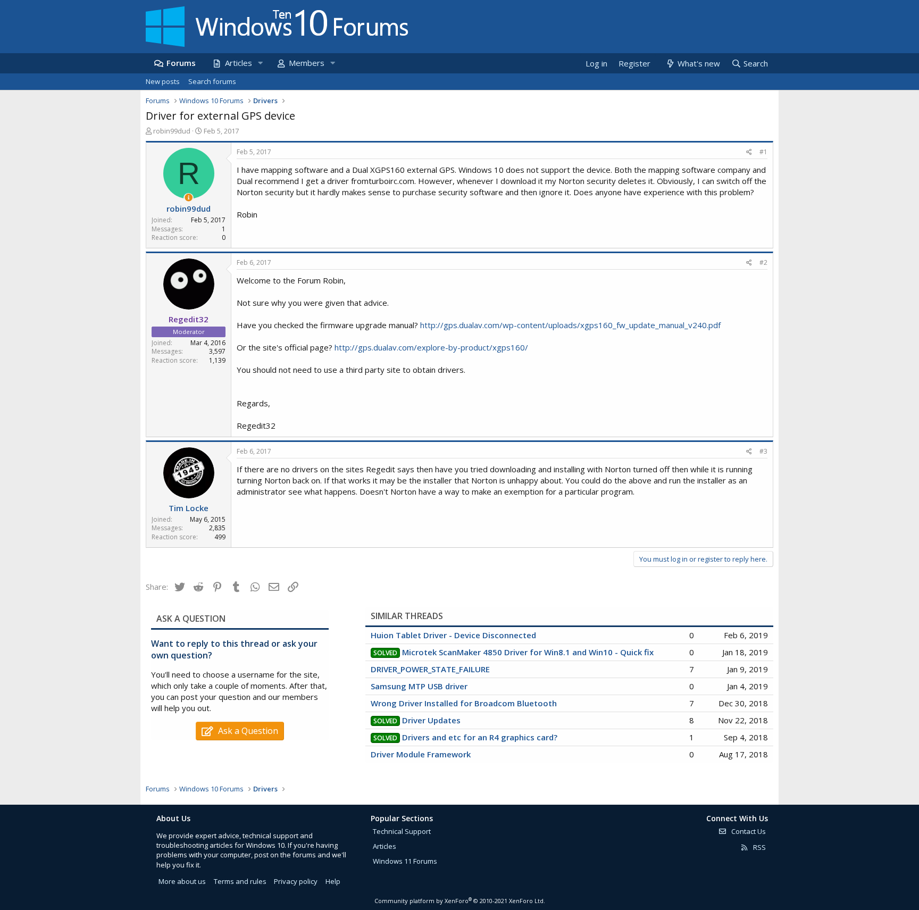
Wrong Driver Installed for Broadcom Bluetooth (464, 703)
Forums (181, 62)
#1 (763, 151)
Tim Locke (188, 508)
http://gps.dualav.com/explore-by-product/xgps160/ (431, 347)
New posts (163, 81)
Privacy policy (296, 881)
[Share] (749, 152)
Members (306, 62)
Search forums (212, 81)
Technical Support (402, 831)
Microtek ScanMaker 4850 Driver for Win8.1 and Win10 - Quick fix (528, 652)
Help (332, 881)
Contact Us (748, 831)
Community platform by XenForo (459, 901)
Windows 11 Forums (405, 861)
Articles (238, 62)
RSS (758, 847)
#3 (763, 451)
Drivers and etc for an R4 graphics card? (479, 737)
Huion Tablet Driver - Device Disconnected (453, 635)
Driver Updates (431, 720)
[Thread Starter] (188, 197)
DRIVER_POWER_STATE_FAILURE (430, 669)
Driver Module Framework (421, 754)
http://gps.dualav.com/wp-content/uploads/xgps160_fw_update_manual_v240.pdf (570, 325)
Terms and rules (240, 881)
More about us (182, 881)
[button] (260, 63)
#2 (763, 262)
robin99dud (171, 131)
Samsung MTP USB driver (419, 686)
